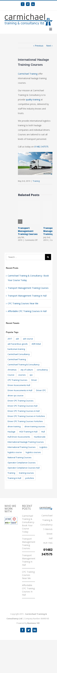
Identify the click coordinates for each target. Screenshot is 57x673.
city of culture (27, 369)
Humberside (39, 436)
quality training (33, 99)
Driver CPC (41, 390)
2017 (10, 338)
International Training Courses (22, 447)
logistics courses (33, 452)
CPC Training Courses (17, 380)
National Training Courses (19, 457)
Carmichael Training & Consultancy (24, 364)
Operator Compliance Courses (22, 462)
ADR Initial (36, 343)
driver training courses (34, 426)
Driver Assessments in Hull (20, 390)
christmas (12, 369)
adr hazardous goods (18, 343)
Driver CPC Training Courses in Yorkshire (26, 416)
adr (17, 338)
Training (36, 181)
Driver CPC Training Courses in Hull (24, 411)
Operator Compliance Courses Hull (24, 467)
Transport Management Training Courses (28, 231)
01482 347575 (41, 146)
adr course (28, 338)
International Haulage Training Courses (26, 442)
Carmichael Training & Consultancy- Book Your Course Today (28, 523)
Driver (34, 380)
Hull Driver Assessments (19, 436)
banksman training (16, 349)
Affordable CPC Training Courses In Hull (27, 311)
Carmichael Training (27, 73)
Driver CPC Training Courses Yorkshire (25, 421)
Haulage (11, 431)
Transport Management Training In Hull (27, 295)
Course (11, 374)
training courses (26, 473)
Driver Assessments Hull (19, 385)
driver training (14, 426)
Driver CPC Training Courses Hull (22, 405)
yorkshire (29, 478)
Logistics (43, 447)
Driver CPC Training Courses (20, 400)
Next (48, 45)
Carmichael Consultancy (19, 354)
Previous (39, 45)
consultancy (42, 369)
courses (22, 374)
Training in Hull (14, 478)
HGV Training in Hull (28, 431)
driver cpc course (15, 395)
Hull (43, 431)
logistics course (15, 452)
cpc (31, 374)
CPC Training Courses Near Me (23, 303)
